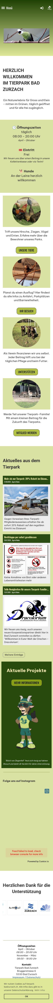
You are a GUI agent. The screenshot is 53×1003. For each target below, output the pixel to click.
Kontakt (26, 964)
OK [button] (26, 996)
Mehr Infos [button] (40, 990)
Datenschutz (33, 977)
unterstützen (26, 372)
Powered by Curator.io (38, 861)
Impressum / (19, 977)
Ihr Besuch (26, 311)
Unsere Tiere (26, 250)
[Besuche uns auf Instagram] (47, 791)
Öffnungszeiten (26, 946)
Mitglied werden (26, 433)
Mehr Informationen (26, 682)
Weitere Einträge (14, 654)
